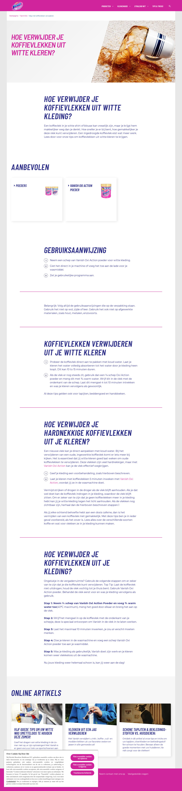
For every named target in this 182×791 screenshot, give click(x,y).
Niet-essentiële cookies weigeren (82, 766)
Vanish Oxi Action (54, 465)
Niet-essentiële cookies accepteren (82, 757)
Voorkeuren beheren (82, 773)
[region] (51, 768)
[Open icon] (169, 6)
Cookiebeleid (11, 781)
